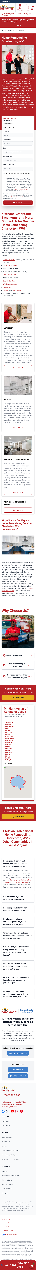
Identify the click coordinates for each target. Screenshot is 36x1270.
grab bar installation (21, 882)
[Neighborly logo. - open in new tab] (6, 1)
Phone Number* (8, 156)
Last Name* (7, 139)
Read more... (8, 764)
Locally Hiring (7, 1189)
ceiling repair (17, 290)
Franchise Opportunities (10, 1159)
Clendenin (8, 742)
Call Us (27, 9)
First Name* (7, 131)
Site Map (5, 1193)
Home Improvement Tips (10, 1176)
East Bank (8, 752)
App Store (19, 1070)
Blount (7, 730)
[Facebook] (3, 1111)
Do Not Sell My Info (8, 1231)
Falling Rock (9, 760)
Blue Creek (8, 732)
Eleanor (7, 754)
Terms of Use (6, 1219)
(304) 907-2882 (13, 1095)
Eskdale (8, 758)
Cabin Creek (9, 736)
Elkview (7, 756)
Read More (17, 368)
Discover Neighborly (16, 1053)
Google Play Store (19, 1076)
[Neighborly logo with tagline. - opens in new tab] (27, 1011)
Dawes (7, 746)
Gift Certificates (7, 1184)
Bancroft (8, 725)
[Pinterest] (21, 1111)
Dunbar (7, 750)
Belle (7, 728)
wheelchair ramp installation (15, 880)
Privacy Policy (19, 196)
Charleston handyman (12, 81)
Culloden (8, 744)
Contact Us (6, 1142)
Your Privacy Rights (11, 1234)
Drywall (6, 290)
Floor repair (7, 287)
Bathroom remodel (10, 265)
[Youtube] (12, 1111)
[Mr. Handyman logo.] (9, 1011)
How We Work (7, 1137)
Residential (9, 124)
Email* (5, 148)
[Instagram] (16, 1111)
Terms (11, 196)
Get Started (20, 9)
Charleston (9, 740)
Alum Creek (9, 723)
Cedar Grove (9, 738)
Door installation (9, 281)
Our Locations (7, 1180)
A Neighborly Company (10, 1151)
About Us (5, 1146)
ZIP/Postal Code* (8, 165)
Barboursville (9, 726)
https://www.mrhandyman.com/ (22, 189)
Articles (4, 1171)
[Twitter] (7, 1111)
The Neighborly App (9, 1155)
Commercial (9, 127)
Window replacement (10, 284)
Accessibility (6, 1227)
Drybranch (8, 748)
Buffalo (7, 734)
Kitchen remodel (9, 260)
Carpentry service (9, 275)
